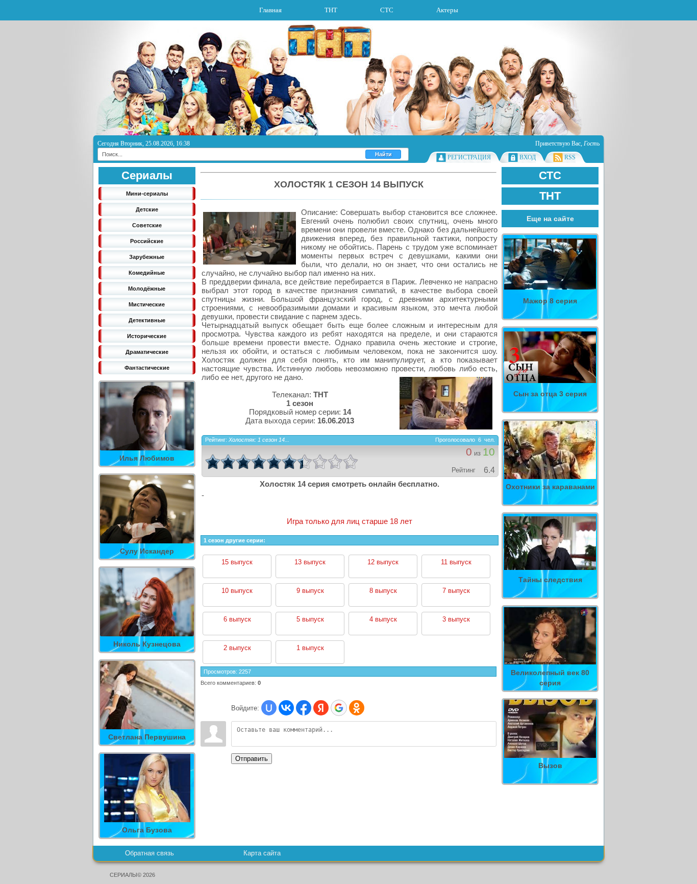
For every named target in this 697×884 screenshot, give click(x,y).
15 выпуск (237, 562)
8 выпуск (383, 590)
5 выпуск (310, 619)
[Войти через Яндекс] (321, 707)
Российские (146, 241)
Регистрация (469, 157)
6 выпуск (237, 619)
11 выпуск (456, 562)
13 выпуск (310, 562)
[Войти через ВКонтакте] (286, 707)
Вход (527, 157)
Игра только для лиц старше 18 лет (349, 521)
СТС (386, 10)
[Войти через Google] (339, 708)
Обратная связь (149, 853)
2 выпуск (237, 648)
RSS (570, 157)
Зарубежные (146, 257)
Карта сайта (262, 853)
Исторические (146, 336)
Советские (147, 225)
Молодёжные (146, 288)
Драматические (147, 352)
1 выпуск (310, 648)
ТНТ (331, 10)
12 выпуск (383, 562)
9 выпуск (310, 590)
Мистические (147, 304)
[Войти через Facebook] (303, 707)
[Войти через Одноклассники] (356, 707)
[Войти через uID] (269, 707)
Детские (147, 209)
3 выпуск (456, 619)
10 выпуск (237, 590)
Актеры (447, 10)
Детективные (147, 320)
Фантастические (147, 368)
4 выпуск (383, 619)
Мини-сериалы (147, 193)
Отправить (251, 758)
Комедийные (147, 273)
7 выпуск (456, 590)
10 (350, 461)
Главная (270, 10)
